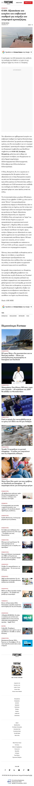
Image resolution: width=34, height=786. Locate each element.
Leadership (17, 713)
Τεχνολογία (17, 705)
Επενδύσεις (17, 707)
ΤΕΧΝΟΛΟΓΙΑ (4, 479)
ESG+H (17, 722)
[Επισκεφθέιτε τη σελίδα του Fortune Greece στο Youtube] (19, 770)
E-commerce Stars (17, 731)
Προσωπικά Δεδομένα (17, 757)
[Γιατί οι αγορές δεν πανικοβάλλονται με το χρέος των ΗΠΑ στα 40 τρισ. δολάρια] (17, 405)
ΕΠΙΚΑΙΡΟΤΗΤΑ (5, 351)
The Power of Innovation (17, 727)
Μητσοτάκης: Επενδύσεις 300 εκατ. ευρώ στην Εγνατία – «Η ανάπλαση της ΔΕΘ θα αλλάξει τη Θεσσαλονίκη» (17, 389)
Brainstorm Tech (17, 729)
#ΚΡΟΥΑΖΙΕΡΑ (22, 316)
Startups (17, 709)
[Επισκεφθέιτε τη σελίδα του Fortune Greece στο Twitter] (9, 770)
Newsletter (17, 751)
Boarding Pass (17, 725)
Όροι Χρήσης (17, 755)
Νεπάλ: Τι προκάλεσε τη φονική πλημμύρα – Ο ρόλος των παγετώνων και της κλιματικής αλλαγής (15, 451)
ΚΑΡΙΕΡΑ (3, 626)
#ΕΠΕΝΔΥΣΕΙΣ (4, 316)
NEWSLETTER (28, 2)
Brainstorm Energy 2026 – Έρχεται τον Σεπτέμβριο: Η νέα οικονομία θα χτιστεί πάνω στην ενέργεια (11, 642)
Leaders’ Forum (17, 687)
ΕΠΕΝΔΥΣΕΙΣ (4, 8)
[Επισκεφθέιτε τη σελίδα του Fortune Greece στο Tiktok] (23, 770)
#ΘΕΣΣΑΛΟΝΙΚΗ (13, 316)
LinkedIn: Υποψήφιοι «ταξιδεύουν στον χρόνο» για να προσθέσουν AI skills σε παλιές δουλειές (11, 630)
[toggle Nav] (2, 2)
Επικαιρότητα (17, 698)
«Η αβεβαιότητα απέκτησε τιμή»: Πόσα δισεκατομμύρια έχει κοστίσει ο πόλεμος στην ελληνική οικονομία (11, 495)
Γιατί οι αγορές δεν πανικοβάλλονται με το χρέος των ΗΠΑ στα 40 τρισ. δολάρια (16, 420)
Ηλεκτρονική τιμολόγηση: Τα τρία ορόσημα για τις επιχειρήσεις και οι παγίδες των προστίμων (11, 544)
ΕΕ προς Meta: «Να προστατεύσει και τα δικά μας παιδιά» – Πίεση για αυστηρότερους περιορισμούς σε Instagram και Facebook (16, 356)
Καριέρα (17, 711)
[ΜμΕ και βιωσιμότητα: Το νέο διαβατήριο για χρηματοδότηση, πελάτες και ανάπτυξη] (27, 581)
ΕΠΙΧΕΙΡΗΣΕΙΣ (4, 564)
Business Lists (17, 685)
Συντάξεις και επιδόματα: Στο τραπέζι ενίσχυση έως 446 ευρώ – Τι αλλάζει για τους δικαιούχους (11, 532)
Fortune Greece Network (17, 691)
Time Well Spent (17, 733)
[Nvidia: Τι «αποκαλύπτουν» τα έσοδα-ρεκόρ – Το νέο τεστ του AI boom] (27, 569)
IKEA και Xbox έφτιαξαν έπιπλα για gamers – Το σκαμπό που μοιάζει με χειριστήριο (11, 592)
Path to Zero (17, 735)
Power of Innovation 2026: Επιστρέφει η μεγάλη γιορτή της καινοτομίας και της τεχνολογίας (11, 604)
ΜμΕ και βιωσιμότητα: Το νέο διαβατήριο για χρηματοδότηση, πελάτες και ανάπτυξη (11, 580)
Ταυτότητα (17, 744)
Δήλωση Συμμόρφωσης (17, 747)
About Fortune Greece (17, 742)
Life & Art (17, 703)
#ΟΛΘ (27, 316)
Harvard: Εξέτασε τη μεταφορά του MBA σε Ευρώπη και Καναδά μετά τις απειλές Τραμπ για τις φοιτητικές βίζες (10, 556)
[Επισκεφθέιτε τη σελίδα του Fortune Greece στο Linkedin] (14, 770)
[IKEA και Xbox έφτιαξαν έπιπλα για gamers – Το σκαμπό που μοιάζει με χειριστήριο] (27, 593)
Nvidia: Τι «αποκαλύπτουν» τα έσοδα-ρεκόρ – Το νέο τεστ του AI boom (10, 568)
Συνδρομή (17, 753)
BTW (31, 775)
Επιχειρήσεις (17, 701)
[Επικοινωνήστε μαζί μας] (28, 770)
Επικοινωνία (17, 749)
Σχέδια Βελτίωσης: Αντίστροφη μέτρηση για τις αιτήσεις (10, 518)
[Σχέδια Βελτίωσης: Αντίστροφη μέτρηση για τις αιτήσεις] (27, 520)
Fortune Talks (17, 689)
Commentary (17, 715)
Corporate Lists (17, 683)
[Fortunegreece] (8, 4)
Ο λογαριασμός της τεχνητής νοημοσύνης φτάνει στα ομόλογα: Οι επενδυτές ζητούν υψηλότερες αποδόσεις (10, 508)
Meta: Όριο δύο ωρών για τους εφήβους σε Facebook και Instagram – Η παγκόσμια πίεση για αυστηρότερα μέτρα (16, 483)
